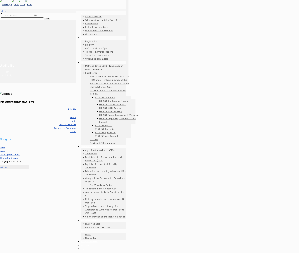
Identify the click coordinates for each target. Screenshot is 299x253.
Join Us (3, 11)
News (2, 147)
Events (3, 151)
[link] (36, 15)
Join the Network (67, 124)
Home (8, 71)
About (73, 117)
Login (73, 121)
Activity (8, 75)
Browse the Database (65, 128)
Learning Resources (10, 154)
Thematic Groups (9, 158)
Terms (73, 131)
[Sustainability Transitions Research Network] (16, 5)
